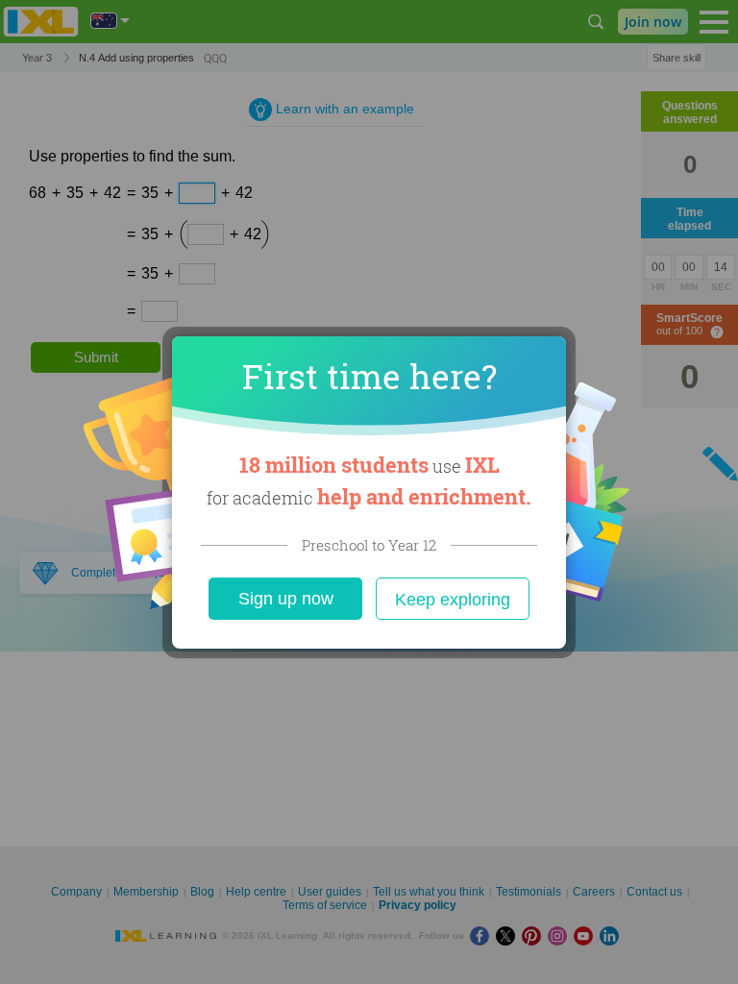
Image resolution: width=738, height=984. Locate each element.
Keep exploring (452, 599)
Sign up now (285, 598)
